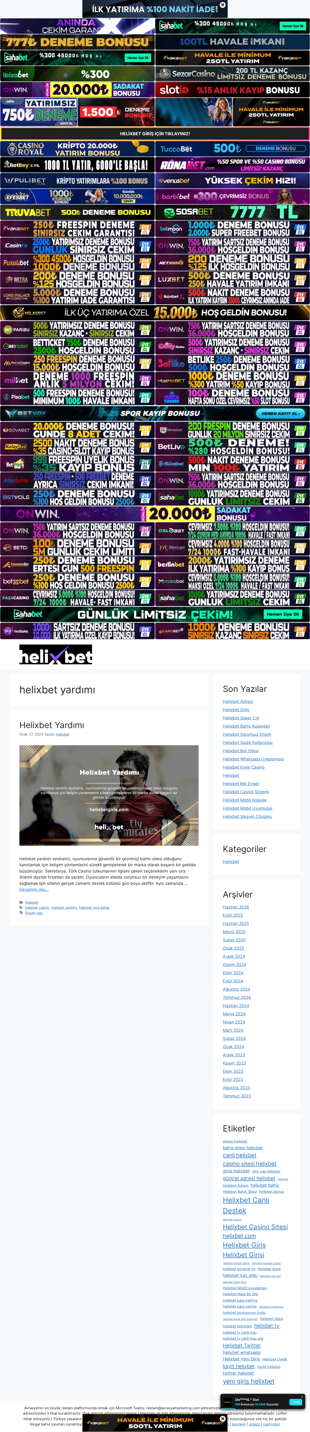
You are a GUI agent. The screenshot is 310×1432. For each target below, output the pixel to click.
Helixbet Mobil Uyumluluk (247, 808)
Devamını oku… (34, 889)
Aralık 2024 (234, 956)
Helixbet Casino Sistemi (246, 791)
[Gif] (155, 312)
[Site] (77, 229)
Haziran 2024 (236, 1005)
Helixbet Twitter (242, 1345)
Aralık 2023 (234, 1055)
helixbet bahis (265, 1185)
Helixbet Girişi (243, 1255)
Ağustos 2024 (236, 989)
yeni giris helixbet (249, 1381)
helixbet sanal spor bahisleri (240, 1319)
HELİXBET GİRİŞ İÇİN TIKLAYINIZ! (155, 133)
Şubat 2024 (234, 1038)
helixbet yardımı (64, 907)
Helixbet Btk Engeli (241, 783)
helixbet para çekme (240, 1306)
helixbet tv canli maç (240, 1332)
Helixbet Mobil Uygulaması (245, 1288)
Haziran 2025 (236, 923)
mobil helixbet (268, 1367)
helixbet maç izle (270, 1276)
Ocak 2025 (233, 948)
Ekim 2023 (233, 1071)
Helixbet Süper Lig (241, 718)
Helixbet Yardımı (51, 725)
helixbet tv (266, 1326)
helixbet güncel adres (236, 1263)
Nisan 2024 (234, 1022)
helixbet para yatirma (240, 1300)
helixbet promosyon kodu (244, 1312)
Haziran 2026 (236, 907)
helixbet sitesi (271, 1319)
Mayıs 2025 (234, 931)
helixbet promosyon (271, 1306)
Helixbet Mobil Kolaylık (245, 800)
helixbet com (239, 1235)
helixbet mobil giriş (235, 1282)
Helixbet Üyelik (274, 1359)
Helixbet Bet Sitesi (241, 750)
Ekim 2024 (233, 972)
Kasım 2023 (234, 1063)
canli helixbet (239, 1155)
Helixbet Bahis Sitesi (240, 1191)
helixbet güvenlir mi (239, 1269)
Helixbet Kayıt (269, 1269)
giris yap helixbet (266, 1171)
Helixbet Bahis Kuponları (246, 726)
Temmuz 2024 (237, 997)
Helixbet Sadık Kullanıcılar (248, 742)
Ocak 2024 (233, 1046)
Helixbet (31, 902)
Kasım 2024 (234, 964)
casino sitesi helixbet (249, 1163)
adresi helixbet (235, 1141)
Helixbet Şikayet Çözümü (247, 816)
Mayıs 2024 (234, 1013)
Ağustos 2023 (236, 1087)
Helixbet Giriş (236, 709)
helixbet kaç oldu (240, 1275)
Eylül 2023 (233, 1079)
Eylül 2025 (233, 915)
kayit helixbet (239, 1366)
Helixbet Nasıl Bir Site (240, 1294)
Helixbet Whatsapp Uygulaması (253, 759)
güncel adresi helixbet (249, 1178)
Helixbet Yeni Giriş (241, 1358)
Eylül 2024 (233, 981)
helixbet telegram (237, 1326)
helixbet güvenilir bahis (266, 1263)
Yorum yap (34, 913)
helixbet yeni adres (94, 907)
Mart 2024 (233, 1030)
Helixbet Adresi (238, 701)
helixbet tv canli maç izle (243, 1338)
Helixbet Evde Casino (243, 767)
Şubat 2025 (234, 940)
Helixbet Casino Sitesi (255, 1227)
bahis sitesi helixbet (243, 1147)
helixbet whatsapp (242, 1352)
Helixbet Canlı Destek (246, 1205)
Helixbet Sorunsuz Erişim (247, 734)
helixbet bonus (271, 1191)
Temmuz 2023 (237, 1096)
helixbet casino (37, 907)
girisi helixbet (236, 1171)
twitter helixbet (238, 1373)
